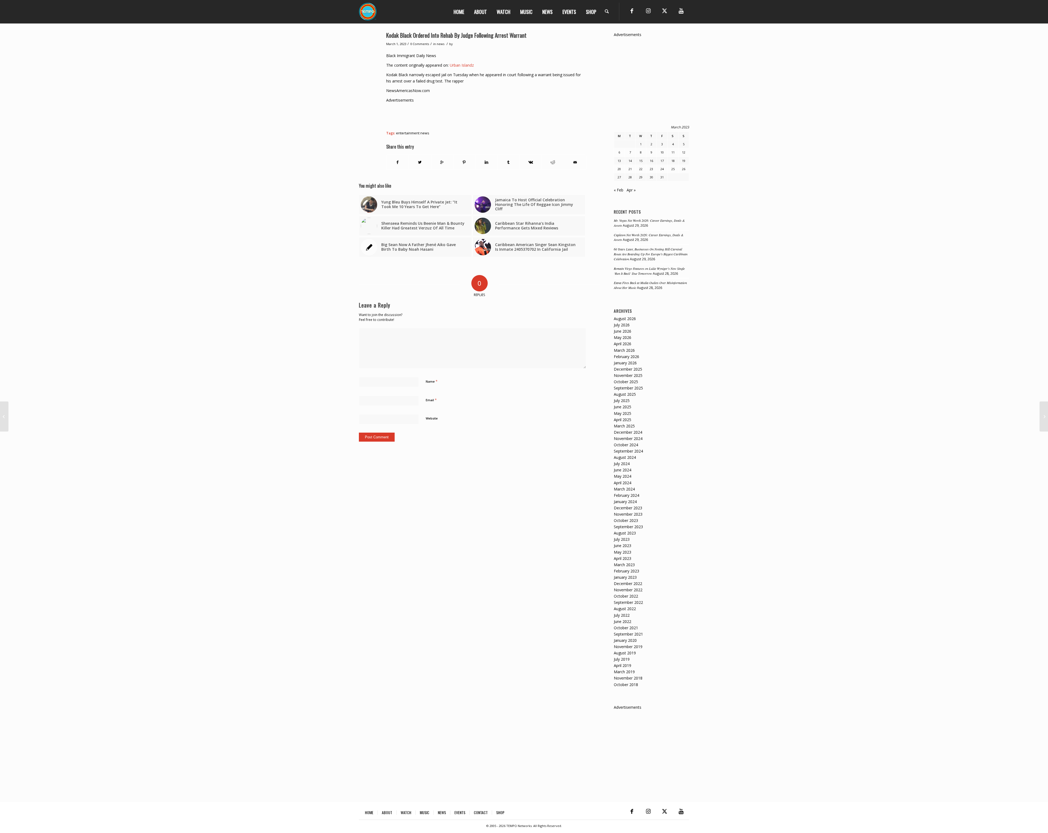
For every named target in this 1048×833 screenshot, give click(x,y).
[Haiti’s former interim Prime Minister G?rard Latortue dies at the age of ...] (4, 416)
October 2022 (626, 596)
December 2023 (628, 507)
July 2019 (622, 659)
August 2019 (625, 652)
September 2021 (628, 634)
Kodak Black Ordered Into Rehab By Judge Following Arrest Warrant (456, 35)
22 (640, 169)
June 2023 (622, 545)
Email (431, 399)
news (440, 44)
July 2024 (622, 463)
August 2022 (625, 608)
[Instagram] (648, 11)
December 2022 (628, 583)
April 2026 (622, 343)
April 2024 (622, 482)
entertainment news (412, 133)
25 (673, 169)
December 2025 (628, 369)
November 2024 (628, 438)
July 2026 (622, 324)
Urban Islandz (462, 65)
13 (619, 161)
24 (662, 169)
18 (673, 161)
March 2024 (624, 489)
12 (683, 152)
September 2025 (628, 388)
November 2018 (628, 678)
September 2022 (628, 602)
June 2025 (622, 406)
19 (683, 161)
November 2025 (628, 375)
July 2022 (622, 615)
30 (651, 177)
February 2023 (626, 571)
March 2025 (624, 426)
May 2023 (622, 552)
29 (640, 177)
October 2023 (626, 520)
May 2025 (622, 413)
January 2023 (625, 577)
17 (662, 161)
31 (662, 177)
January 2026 (625, 362)
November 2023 (628, 514)
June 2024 (622, 469)
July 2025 (622, 400)
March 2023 (624, 564)
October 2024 (626, 444)
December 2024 (628, 432)
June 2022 (622, 621)
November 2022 (628, 589)
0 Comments (419, 44)
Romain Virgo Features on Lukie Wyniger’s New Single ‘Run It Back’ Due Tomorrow (649, 271)
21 (630, 169)
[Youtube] (681, 11)
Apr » (631, 190)
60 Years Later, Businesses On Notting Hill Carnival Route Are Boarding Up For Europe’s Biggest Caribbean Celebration (650, 254)
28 (630, 177)
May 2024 (622, 476)
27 (619, 177)
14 (630, 161)
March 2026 (624, 350)
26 (683, 169)
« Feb (618, 190)
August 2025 (625, 394)
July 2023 (622, 539)
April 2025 (622, 419)
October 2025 (626, 381)
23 (651, 169)
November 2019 (628, 646)
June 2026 (622, 331)
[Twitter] (664, 11)
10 (662, 152)
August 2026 (625, 318)
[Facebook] (632, 11)
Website (432, 418)
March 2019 (624, 671)
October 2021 (626, 627)
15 (640, 161)
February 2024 (626, 495)
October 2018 (626, 684)
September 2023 (628, 526)
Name (431, 381)
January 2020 (625, 640)
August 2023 (625, 533)
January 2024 (625, 501)
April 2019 (622, 665)
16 (651, 161)
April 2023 (622, 558)
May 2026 (622, 337)
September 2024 (628, 451)
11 (673, 152)
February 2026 (626, 356)
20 (619, 169)
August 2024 (625, 457)
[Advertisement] (485, 115)
